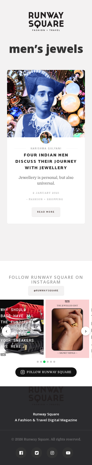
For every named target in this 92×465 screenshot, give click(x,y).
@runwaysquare (46, 291)
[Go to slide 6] (54, 362)
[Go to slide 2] (41, 362)
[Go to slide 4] (48, 362)
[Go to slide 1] (38, 362)
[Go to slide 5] (51, 362)
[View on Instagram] (22, 329)
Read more (46, 212)
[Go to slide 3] (44, 362)
